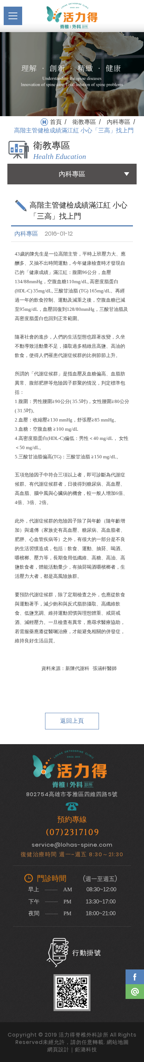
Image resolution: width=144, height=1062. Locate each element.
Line (135, 991)
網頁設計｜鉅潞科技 (72, 1049)
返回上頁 (72, 720)
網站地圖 (118, 1042)
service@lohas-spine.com (72, 844)
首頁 (56, 122)
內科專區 (118, 122)
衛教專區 (84, 122)
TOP (135, 1013)
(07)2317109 (73, 832)
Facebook (135, 976)
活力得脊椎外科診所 (72, 16)
